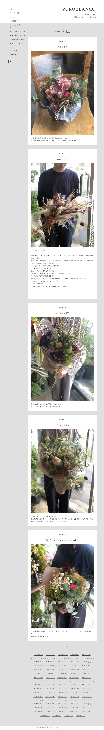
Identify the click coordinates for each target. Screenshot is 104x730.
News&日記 (14, 13)
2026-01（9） (57, 658)
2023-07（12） (45, 681)
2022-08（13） (50, 688)
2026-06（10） (63, 654)
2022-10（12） (86, 685)
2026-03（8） (34, 658)
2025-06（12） (75, 662)
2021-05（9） (51, 700)
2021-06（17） (39, 700)
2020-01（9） (63, 711)
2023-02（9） (39, 685)
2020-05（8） (75, 707)
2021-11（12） (38, 696)
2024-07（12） (87, 669)
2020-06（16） (63, 707)
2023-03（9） (92, 681)
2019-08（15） (68, 715)
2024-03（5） (75, 673)
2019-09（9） (57, 715)
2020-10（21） (75, 704)
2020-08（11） (38, 707)
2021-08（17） (75, 696)
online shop (14, 54)
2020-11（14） (62, 704)
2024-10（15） (50, 669)
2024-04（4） (63, 673)
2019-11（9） (86, 711)
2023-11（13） (62, 677)
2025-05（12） (87, 662)
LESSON (13, 50)
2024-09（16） (62, 669)
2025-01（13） (74, 665)
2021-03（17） (74, 700)
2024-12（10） (86, 665)
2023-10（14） (74, 677)
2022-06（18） (75, 688)
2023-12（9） (51, 677)
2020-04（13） (86, 707)
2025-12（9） (68, 658)
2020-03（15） (39, 711)
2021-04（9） (62, 700)
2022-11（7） (74, 685)
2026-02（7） (45, 658)
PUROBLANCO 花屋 (47, 727)
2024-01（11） (38, 677)
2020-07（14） (51, 707)
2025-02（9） (62, 665)
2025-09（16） (38, 662)
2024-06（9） (39, 673)
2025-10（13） (91, 658)
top (11, 9)
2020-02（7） (51, 711)
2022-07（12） (62, 688)
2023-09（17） (86, 677)
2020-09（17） (87, 704)
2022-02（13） (63, 692)
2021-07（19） (87, 696)
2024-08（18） (75, 669)
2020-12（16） (50, 704)
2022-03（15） (51, 692)
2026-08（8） (39, 654)
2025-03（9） (51, 665)
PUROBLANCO (79, 9)
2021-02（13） (86, 700)
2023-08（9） (34, 681)
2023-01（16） (51, 685)
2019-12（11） (74, 711)
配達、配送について (17, 35)
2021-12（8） (87, 692)
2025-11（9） (80, 658)
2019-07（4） (81, 715)
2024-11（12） (38, 669)
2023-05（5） (69, 681)
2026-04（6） (86, 654)
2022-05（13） (87, 688)
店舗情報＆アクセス (17, 40)
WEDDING (14, 21)
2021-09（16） (62, 696)
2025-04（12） (39, 665)
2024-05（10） (51, 673)
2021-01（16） (38, 704)
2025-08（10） (50, 662)
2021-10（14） (50, 696)
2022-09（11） (38, 688)
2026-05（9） (75, 654)
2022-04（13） (38, 692)
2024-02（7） (86, 673)
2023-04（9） (80, 681)
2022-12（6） (63, 685)
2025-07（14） (62, 662)
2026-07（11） (51, 654)
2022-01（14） (75, 692)
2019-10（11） (45, 715)
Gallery (12, 17)
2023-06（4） (57, 681)
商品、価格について (17, 31)
